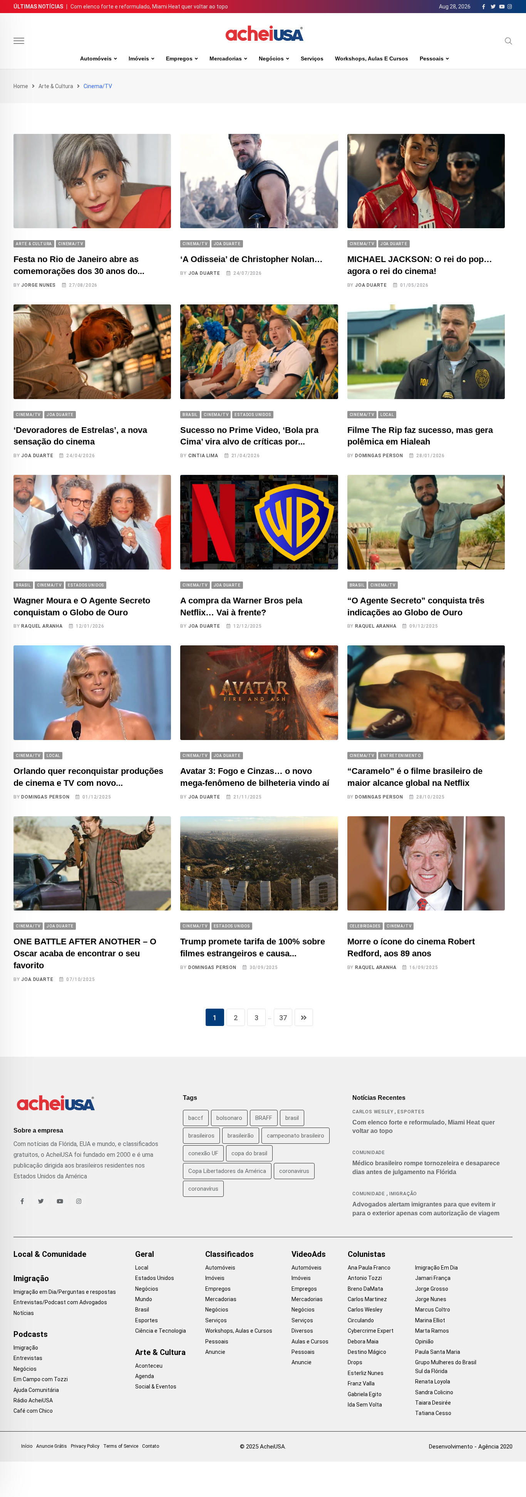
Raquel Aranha (41, 626)
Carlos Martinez (367, 1299)
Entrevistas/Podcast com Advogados (60, 1302)
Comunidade (368, 1152)
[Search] (509, 40)
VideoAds (308, 1254)
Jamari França (433, 1278)
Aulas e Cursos (309, 1341)
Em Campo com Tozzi (40, 1379)
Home (20, 86)
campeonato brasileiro (295, 1135)
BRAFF (263, 1117)
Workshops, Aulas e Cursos (371, 58)
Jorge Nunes (38, 285)
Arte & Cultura (56, 86)
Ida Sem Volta (365, 1405)
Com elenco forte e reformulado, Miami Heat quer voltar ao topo (149, 6)
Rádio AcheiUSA (33, 1400)
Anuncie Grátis (51, 1446)
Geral (144, 1254)
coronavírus (203, 1188)
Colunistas (366, 1254)
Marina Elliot (430, 1320)
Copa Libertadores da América (227, 1171)
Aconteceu (148, 1366)
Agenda (144, 1376)
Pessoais (432, 58)
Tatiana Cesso (433, 1413)
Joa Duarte (204, 273)
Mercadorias (225, 58)
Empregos (179, 58)
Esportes (410, 1111)
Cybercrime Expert (371, 1331)
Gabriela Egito (365, 1394)
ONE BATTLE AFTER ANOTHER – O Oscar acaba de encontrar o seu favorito (84, 953)
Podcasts (30, 1334)
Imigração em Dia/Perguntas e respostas (64, 1292)
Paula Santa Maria (437, 1352)
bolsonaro (229, 1117)
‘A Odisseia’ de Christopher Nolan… (251, 259)
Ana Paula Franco (369, 1268)
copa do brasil (249, 1153)
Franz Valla (361, 1383)
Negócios (271, 58)
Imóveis (139, 58)
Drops (355, 1362)
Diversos (302, 1331)
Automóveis (96, 58)
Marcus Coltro (432, 1310)
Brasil (142, 1310)
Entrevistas (27, 1358)
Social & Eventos (155, 1386)
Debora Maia (363, 1341)
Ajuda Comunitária (36, 1390)
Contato (150, 1446)
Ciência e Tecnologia (160, 1331)
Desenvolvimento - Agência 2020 (471, 1446)
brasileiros (201, 1135)
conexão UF (203, 1153)
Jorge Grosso (431, 1289)
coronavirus (294, 1171)
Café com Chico (33, 1411)
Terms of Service (120, 1446)
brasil (292, 1117)
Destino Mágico (367, 1352)
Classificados (229, 1254)
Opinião (424, 1341)
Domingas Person (379, 455)
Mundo (143, 1299)
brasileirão (241, 1135)
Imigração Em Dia (436, 1268)
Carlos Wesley (372, 1111)
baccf (195, 1117)
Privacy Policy (85, 1446)
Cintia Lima (203, 455)
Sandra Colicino (434, 1392)
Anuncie (215, 1352)
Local (141, 1268)
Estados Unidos (154, 1278)
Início (26, 1446)
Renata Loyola (432, 1381)
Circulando (361, 1320)
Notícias (23, 1313)
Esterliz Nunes (366, 1373)
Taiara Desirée (433, 1403)
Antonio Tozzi (365, 1278)
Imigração (403, 1193)
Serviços (312, 58)
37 (283, 1018)
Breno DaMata (365, 1289)
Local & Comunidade (49, 1254)
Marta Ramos (432, 1331)
